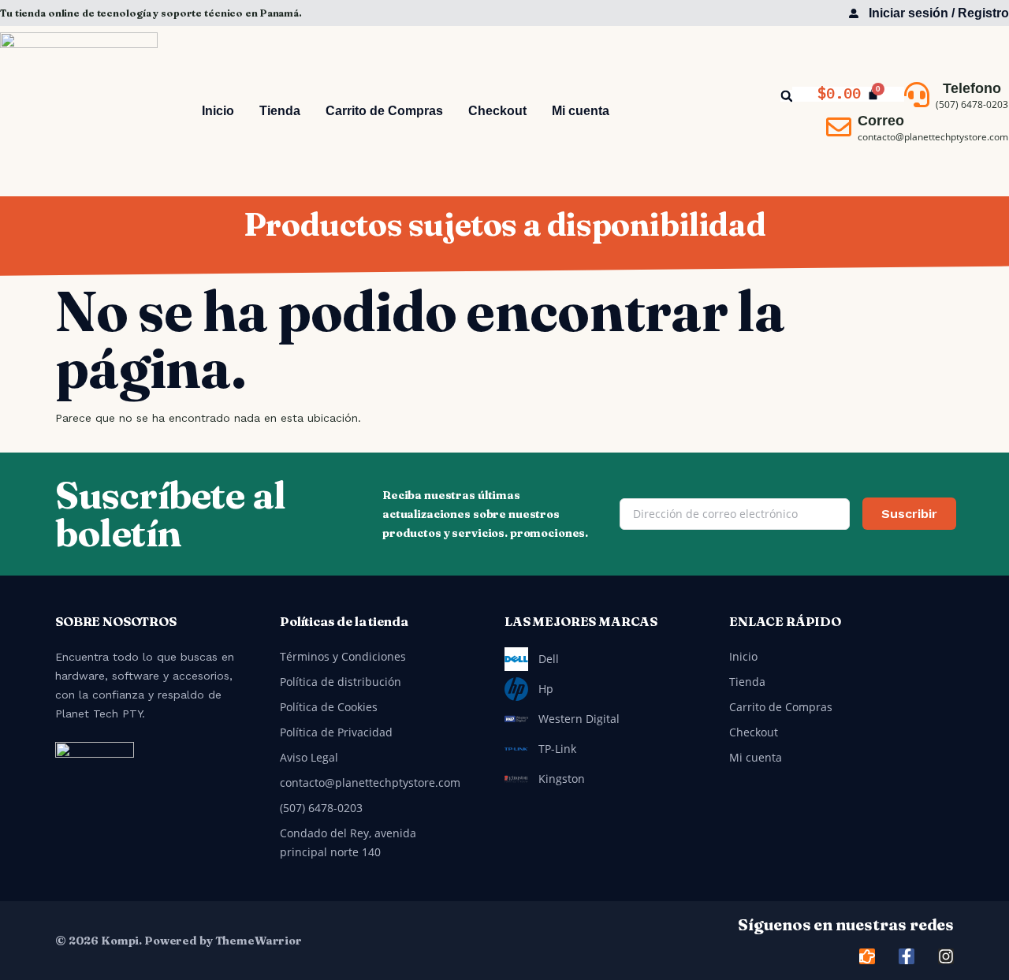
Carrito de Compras (384, 110)
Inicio (218, 110)
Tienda (279, 110)
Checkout (497, 110)
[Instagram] (946, 956)
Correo (881, 121)
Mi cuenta (580, 110)
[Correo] (838, 127)
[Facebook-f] (906, 956)
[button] (786, 96)
